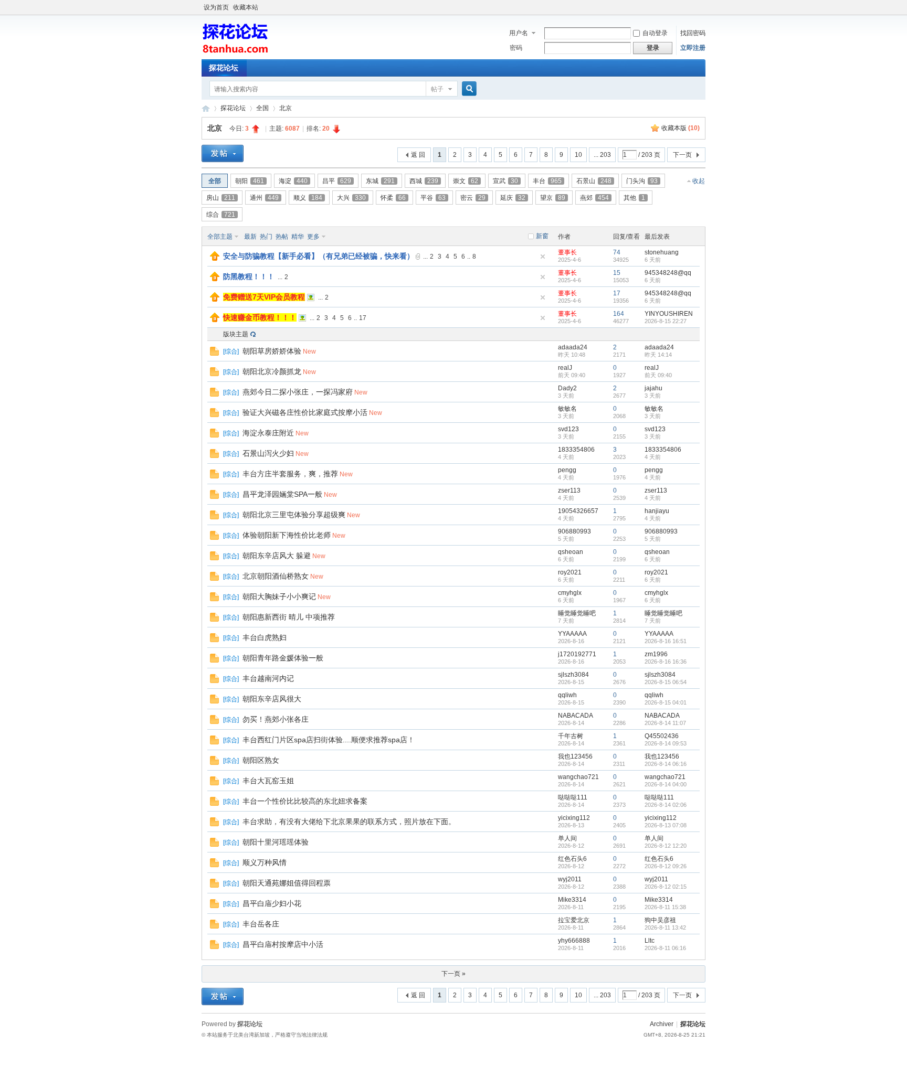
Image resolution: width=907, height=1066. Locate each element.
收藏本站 (245, 7)
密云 (473, 197)
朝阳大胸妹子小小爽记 (279, 596)
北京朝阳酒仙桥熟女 (275, 576)
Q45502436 (662, 736)
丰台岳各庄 (260, 924)
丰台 (547, 181)
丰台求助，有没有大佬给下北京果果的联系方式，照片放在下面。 (349, 821)
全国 (262, 108)
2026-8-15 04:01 (666, 702)
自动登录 (655, 33)
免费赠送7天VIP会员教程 (264, 297)
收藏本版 (680, 128)
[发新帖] (223, 153)
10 (578, 154)
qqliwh (567, 695)
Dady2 (567, 388)
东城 (380, 181)
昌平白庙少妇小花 (271, 903)
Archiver (661, 1024)
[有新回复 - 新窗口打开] (214, 353)
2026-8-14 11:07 (665, 723)
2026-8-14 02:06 (666, 805)
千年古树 (570, 736)
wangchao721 (578, 777)
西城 (423, 181)
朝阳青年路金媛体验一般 (282, 658)
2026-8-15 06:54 (666, 682)
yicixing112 (574, 818)
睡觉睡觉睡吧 (577, 613)
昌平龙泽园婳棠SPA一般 (282, 494)
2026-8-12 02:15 (666, 886)
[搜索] (468, 89)
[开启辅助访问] (702, 7)
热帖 (282, 236)
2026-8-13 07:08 (666, 825)
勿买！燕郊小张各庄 (275, 719)
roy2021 (570, 572)
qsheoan (570, 552)
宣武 (505, 181)
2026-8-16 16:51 (666, 641)
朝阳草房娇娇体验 (271, 351)
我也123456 (575, 756)
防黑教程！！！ (249, 276)
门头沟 (642, 181)
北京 (285, 108)
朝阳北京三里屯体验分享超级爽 (293, 514)
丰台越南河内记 (268, 678)
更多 (313, 236)
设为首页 (216, 7)
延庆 (512, 197)
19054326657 (578, 511)
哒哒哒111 (572, 797)
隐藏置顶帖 (543, 256)
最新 (250, 236)
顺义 (307, 197)
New (309, 351)
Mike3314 (572, 899)
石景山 (593, 181)
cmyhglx (570, 592)
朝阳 (249, 181)
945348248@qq (668, 272)
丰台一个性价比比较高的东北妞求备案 (304, 801)
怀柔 (393, 197)
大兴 (351, 197)
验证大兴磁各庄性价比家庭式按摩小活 (304, 412)
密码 (516, 47)
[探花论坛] (235, 53)
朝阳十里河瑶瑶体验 (275, 842)
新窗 (542, 236)
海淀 (293, 181)
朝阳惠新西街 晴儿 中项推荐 (288, 617)
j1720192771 (577, 654)
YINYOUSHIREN (669, 313)
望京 (552, 197)
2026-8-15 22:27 (666, 321)
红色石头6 (572, 858)
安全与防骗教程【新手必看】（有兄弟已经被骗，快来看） (318, 256)
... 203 (602, 154)
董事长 (567, 252)
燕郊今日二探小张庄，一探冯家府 (297, 392)
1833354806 (576, 449)
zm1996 (656, 654)
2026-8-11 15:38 (665, 907)
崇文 (465, 181)
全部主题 (220, 236)
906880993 (574, 531)
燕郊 (594, 197)
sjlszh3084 (573, 674)
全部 (214, 181)
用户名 (518, 33)
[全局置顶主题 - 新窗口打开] (214, 258)
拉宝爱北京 (573, 920)
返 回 (418, 154)
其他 (634, 197)
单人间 (567, 838)
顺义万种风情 (264, 862)
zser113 (569, 490)
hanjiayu (657, 511)
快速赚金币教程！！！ (260, 317)
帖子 (437, 89)
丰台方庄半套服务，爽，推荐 (290, 474)
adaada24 (572, 347)
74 (616, 252)
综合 (220, 214)
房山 (220, 197)
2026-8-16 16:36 (666, 661)
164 (618, 313)
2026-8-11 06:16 (665, 948)
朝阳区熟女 (260, 760)
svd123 (568, 429)
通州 (264, 197)
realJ (565, 367)
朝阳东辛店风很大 (271, 699)
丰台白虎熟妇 (264, 637)
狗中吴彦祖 (660, 920)
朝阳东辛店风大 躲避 (276, 555)
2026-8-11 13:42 (665, 927)
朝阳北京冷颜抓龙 (271, 371)
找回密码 (692, 33)
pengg (567, 470)
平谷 (433, 197)
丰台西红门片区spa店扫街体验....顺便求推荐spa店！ (328, 739)
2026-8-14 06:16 (666, 764)
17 (616, 293)
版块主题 (235, 334)
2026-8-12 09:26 (666, 866)
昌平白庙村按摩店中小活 (282, 944)
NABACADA (575, 715)
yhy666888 (574, 940)
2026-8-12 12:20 (666, 846)
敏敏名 (567, 408)
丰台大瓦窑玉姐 (268, 780)
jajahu (653, 388)
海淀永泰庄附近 (268, 433)
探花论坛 (223, 67)
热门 (266, 236)
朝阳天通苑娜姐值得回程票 (286, 883)
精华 (297, 236)
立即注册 (692, 47)
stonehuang (662, 252)
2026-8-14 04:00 (666, 784)
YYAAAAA (572, 633)
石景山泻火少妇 (268, 453)
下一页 (682, 154)
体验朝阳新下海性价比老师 (286, 535)
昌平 (336, 181)
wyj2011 (570, 879)
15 (616, 272)
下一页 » (453, 973)
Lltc (650, 940)
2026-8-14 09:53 (666, 743)
